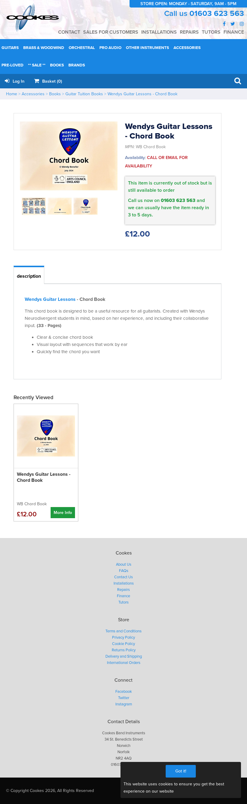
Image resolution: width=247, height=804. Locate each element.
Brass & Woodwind (43, 47)
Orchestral (82, 47)
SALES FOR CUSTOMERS (110, 32)
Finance (123, 596)
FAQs (123, 570)
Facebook (123, 691)
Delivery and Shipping (123, 656)
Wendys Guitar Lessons (50, 299)
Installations (124, 583)
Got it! (180, 771)
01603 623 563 (216, 13)
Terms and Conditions (123, 631)
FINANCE (234, 32)
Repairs (123, 589)
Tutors (123, 602)
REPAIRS (189, 32)
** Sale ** (36, 65)
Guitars (10, 47)
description (29, 276)
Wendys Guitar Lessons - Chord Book (142, 93)
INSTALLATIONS (159, 32)
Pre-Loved (12, 65)
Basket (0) (51, 81)
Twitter (123, 697)
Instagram (123, 704)
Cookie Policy (123, 643)
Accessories (187, 47)
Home (11, 93)
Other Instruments (147, 47)
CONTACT (69, 32)
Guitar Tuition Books (84, 93)
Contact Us (123, 577)
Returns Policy (124, 650)
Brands (76, 65)
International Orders (123, 662)
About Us (123, 564)
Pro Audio (110, 47)
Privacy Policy (123, 637)
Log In (17, 81)
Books (57, 65)
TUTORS (211, 32)
